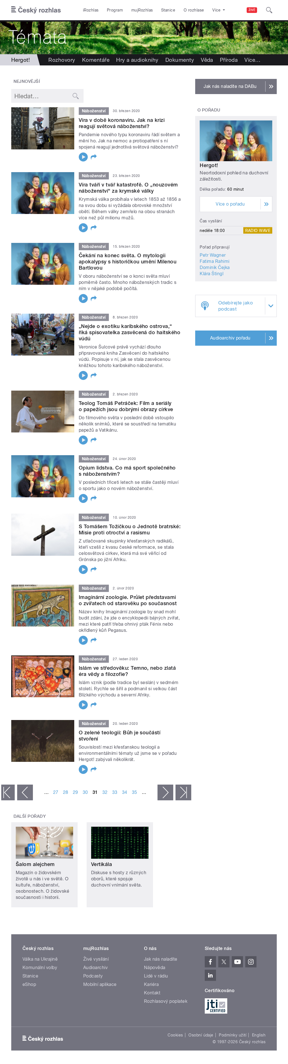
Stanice (168, 10)
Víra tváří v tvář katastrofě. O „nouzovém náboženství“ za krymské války (128, 188)
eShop (29, 984)
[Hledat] (269, 10)
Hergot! (209, 165)
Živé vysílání (96, 959)
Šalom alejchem (35, 864)
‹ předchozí (25, 792)
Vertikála (101, 864)
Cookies (175, 1035)
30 (85, 792)
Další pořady (30, 816)
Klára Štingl (211, 273)
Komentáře (95, 60)
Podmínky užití (232, 1035)
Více (252, 60)
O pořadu (208, 110)
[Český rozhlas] (36, 10)
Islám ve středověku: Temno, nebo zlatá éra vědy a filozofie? (127, 671)
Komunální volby (39, 967)
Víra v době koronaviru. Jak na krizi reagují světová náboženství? (122, 123)
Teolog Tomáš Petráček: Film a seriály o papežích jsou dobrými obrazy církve (126, 406)
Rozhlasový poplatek (165, 1001)
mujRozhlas (142, 10)
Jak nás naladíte (160, 959)
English (259, 1035)
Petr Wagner (213, 255)
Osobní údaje (200, 1035)
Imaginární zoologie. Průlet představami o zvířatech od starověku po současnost (128, 600)
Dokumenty (179, 60)
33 (115, 792)
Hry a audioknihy (137, 60)
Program (115, 10)
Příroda (229, 60)
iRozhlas (91, 10)
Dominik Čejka (215, 267)
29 (75, 792)
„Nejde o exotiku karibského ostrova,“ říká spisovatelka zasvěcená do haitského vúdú (129, 332)
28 (65, 792)
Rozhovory (61, 60)
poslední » (183, 792)
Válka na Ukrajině (40, 959)
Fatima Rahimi (214, 261)
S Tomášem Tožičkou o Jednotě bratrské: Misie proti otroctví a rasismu (130, 529)
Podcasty (93, 976)
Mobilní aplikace (100, 984)
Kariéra (151, 984)
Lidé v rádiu (156, 976)
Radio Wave (257, 230)
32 (105, 792)
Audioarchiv (95, 967)
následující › (165, 792)
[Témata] (144, 37)
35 (134, 792)
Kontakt (152, 992)
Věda (207, 60)
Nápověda (154, 967)
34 (124, 792)
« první (8, 792)
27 (55, 792)
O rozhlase (194, 10)
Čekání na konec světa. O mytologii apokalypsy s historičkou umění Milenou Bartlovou (127, 261)
